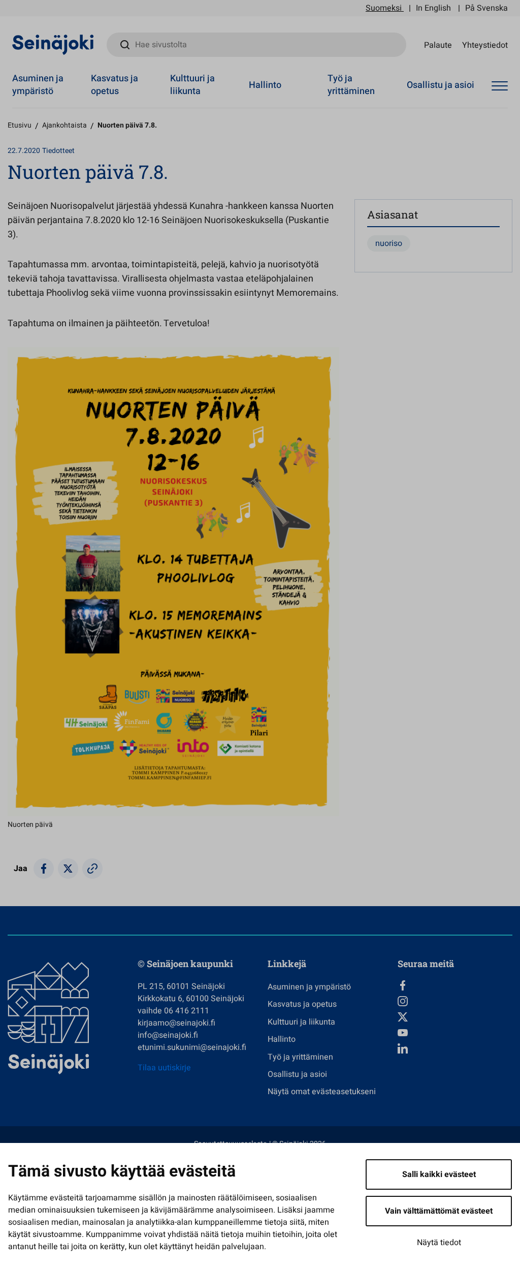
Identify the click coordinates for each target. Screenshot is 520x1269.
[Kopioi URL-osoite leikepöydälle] (92, 868)
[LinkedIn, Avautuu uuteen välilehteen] (455, 1048)
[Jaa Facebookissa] (44, 868)
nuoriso (388, 243)
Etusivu (19, 125)
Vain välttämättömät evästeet (439, 1211)
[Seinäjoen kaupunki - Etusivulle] (53, 44)
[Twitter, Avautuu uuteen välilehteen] (455, 1017)
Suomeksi (384, 8)
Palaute (438, 45)
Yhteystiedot (485, 45)
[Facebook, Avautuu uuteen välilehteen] (455, 985)
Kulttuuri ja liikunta (192, 85)
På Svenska (486, 8)
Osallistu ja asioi (440, 85)
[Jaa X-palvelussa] (68, 868)
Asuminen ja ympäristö (37, 85)
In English (433, 8)
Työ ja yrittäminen (351, 85)
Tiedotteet (58, 150)
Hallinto (265, 85)
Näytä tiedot (439, 1242)
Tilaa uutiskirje (164, 1068)
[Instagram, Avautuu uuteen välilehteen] (455, 1001)
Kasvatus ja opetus (114, 85)
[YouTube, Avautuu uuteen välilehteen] (455, 1033)
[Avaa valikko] (500, 86)
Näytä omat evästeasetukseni (322, 1092)
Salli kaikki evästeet (439, 1174)
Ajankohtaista (64, 125)
